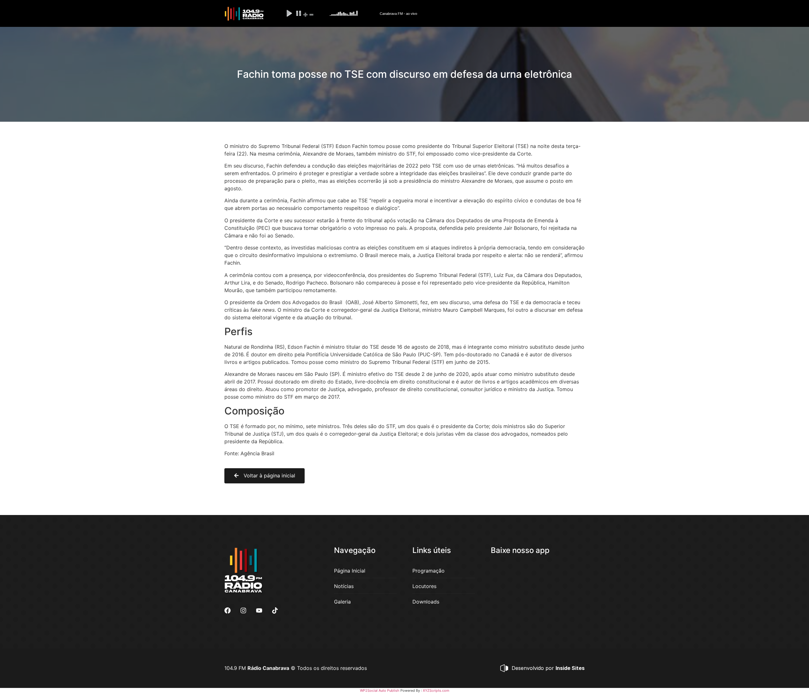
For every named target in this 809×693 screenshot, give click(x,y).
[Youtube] (259, 610)
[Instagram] (243, 610)
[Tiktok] (275, 610)
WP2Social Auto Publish (379, 690)
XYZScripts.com (436, 690)
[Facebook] (227, 610)
